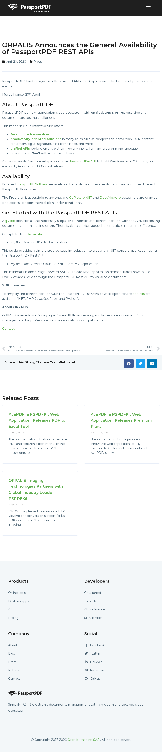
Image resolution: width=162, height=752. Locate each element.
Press (38, 61)
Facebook (97, 645)
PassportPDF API (82, 161)
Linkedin (96, 662)
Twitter (95, 653)
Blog (11, 653)
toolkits (139, 294)
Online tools (17, 593)
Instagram (97, 670)
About (12, 645)
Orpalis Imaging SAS (83, 740)
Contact (8, 329)
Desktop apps (18, 601)
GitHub (95, 678)
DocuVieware (110, 198)
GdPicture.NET (80, 198)
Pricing (13, 618)
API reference (94, 609)
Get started (92, 593)
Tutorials (90, 601)
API (11, 609)
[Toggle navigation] (148, 8)
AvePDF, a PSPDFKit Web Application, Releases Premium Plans (121, 420)
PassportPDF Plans (32, 184)
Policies (13, 670)
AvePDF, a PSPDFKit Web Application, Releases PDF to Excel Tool (37, 420)
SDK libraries (93, 618)
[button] (129, 363)
